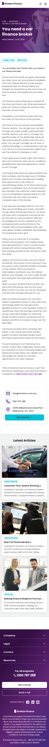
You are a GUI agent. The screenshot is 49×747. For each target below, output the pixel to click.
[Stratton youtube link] (37, 702)
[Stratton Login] (40, 3)
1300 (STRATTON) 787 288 (29, 374)
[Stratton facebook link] (27, 702)
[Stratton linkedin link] (32, 702)
